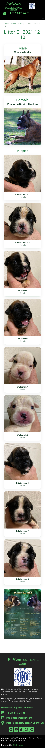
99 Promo (18, 745)
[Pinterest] (31, 729)
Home (6, 24)
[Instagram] (26, 729)
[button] (43, 18)
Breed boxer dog (17, 24)
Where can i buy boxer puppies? (17, 708)
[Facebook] (11, 729)
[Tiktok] (21, 729)
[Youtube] (16, 729)
